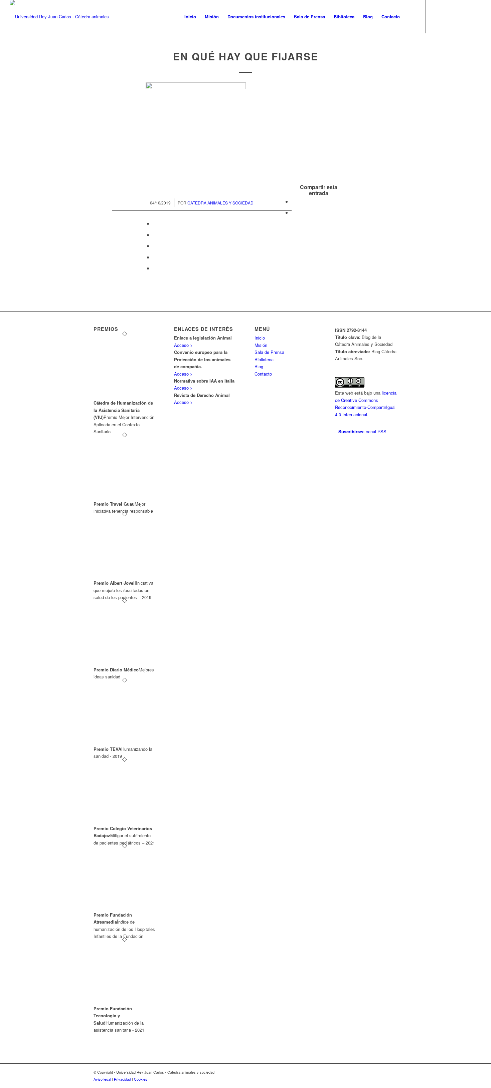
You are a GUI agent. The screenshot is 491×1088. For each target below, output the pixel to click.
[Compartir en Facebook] (294, 201)
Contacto (263, 374)
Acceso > (183, 345)
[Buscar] (410, 16)
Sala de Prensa (269, 352)
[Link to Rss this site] (476, 16)
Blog (259, 366)
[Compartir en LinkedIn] (155, 245)
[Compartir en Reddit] (155, 256)
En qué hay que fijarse (245, 56)
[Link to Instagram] (456, 16)
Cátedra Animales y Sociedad (220, 202)
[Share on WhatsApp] (155, 223)
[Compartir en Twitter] (294, 212)
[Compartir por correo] (155, 267)
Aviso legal (102, 1079)
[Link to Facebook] (446, 16)
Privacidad (122, 1079)
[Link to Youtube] (466, 16)
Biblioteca (264, 359)
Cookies (140, 1079)
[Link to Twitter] (436, 16)
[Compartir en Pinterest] (155, 234)
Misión (261, 345)
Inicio (260, 338)
